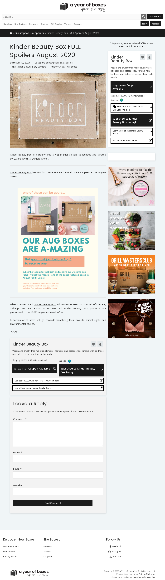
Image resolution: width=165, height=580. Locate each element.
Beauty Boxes (10, 556)
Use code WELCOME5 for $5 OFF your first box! (37, 380)
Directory (8, 24)
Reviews (48, 546)
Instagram (116, 551)
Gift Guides (56, 24)
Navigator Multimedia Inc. (144, 577)
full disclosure (136, 46)
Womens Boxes (11, 546)
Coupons (33, 24)
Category (40, 62)
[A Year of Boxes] (29, 573)
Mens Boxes (9, 551)
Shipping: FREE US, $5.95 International (29, 360)
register (155, 23)
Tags (13, 66)
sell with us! (155, 16)
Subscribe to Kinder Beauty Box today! (78, 370)
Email (17, 468)
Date (12, 62)
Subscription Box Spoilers (29, 32)
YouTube (116, 556)
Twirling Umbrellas (147, 574)
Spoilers (44, 24)
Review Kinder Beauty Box (125, 140)
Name (17, 452)
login (144, 23)
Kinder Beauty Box (26, 67)
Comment (20, 419)
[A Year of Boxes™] (82, 7)
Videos (67, 24)
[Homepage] (11, 32)
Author (55, 66)
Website (17, 485)
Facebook (116, 546)
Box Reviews (21, 24)
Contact (77, 24)
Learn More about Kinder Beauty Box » (33, 388)
